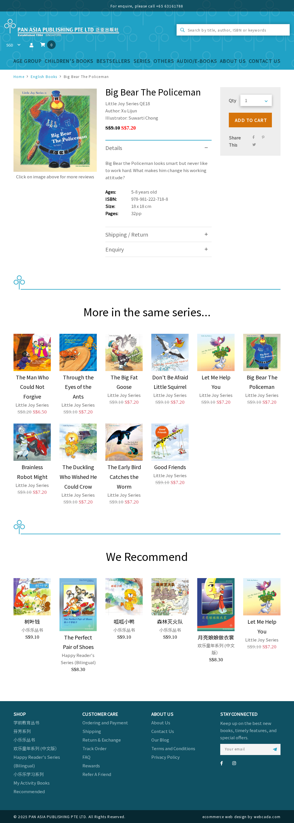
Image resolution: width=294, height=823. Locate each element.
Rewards (91, 765)
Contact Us (265, 60)
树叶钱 (32, 621)
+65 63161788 (169, 5)
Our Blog (160, 740)
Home (18, 76)
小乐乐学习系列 (28, 774)
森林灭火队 (170, 621)
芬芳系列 (22, 731)
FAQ (86, 757)
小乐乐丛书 (24, 740)
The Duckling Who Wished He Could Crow (78, 476)
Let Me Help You (216, 382)
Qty (232, 100)
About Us (233, 60)
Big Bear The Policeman (262, 382)
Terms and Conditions (173, 748)
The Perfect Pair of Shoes (78, 642)
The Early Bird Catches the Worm (124, 476)
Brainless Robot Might (32, 471)
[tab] (158, 148)
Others (164, 60)
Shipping (91, 731)
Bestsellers (113, 60)
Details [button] (113, 147)
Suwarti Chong (143, 118)
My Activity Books (31, 783)
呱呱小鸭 (124, 621)
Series (142, 60)
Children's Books (69, 60)
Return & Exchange (101, 740)
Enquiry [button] (114, 249)
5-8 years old (144, 192)
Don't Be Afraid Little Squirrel (170, 382)
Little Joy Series (122, 103)
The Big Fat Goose (124, 382)
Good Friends (170, 467)
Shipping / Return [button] (126, 234)
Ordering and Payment (105, 722)
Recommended (29, 791)
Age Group (27, 60)
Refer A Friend (96, 774)
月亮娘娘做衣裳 (216, 637)
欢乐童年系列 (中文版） (36, 748)
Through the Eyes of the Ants (78, 386)
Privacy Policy (165, 757)
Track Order (94, 748)
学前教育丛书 (26, 722)
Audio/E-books (197, 60)
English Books (44, 76)
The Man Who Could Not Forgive (32, 386)
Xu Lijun (129, 111)
